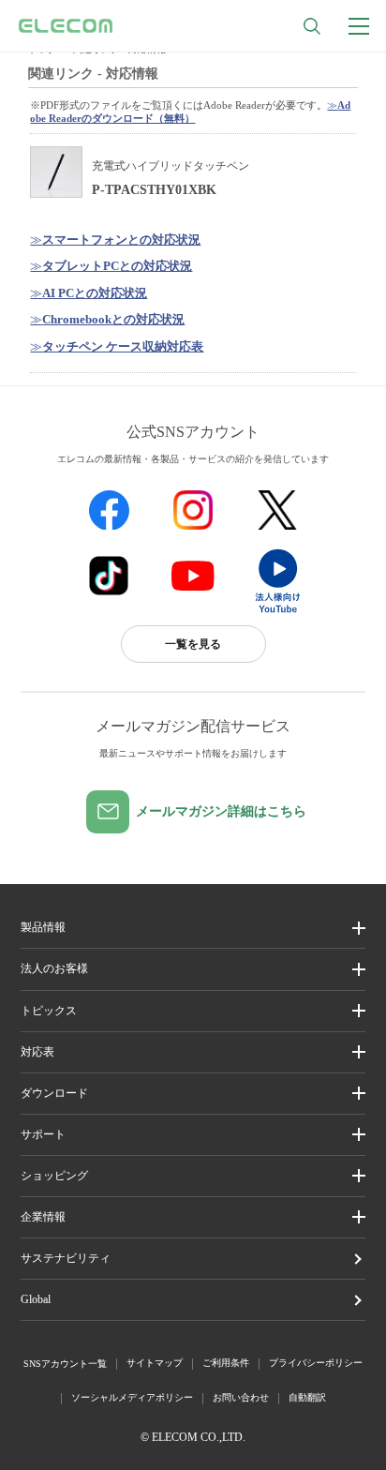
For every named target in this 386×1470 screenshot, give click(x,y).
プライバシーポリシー (316, 1363)
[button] (193, 1011)
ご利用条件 (225, 1363)
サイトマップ (154, 1363)
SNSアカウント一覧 (65, 1363)
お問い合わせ (241, 1397)
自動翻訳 (307, 1397)
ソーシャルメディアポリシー (132, 1397)
